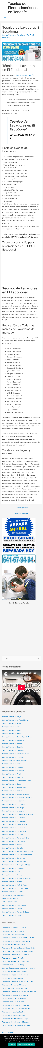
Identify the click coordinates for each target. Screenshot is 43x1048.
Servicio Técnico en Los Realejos (14, 831)
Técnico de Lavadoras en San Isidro (15, 988)
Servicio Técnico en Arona (11, 733)
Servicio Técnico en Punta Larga (13, 35)
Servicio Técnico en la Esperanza (14, 905)
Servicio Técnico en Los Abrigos (13, 828)
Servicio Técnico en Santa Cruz (13, 858)
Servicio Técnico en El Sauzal (12, 767)
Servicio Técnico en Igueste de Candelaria (17, 797)
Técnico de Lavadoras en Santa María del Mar (18, 938)
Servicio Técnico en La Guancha (13, 804)
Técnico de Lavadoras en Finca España (16, 941)
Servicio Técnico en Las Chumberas (15, 888)
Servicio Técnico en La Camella (13, 801)
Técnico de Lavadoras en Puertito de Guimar (18, 981)
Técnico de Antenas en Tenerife (13, 895)
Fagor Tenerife (7, 1032)
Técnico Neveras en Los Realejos (14, 998)
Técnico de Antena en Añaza (12, 978)
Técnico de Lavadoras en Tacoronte (15, 975)
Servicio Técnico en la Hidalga (13, 808)
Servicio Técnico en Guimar (12, 791)
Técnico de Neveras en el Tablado (14, 971)
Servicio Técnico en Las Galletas (13, 821)
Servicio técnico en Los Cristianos (14, 760)
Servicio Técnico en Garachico (13, 777)
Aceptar (12, 1044)
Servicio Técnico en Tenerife (23, 75)
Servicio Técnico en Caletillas (12, 747)
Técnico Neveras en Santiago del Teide (16, 1025)
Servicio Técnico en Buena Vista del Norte (17, 737)
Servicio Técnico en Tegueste (12, 875)
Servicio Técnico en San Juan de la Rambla (17, 851)
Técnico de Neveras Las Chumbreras (15, 961)
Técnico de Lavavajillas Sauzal (13, 934)
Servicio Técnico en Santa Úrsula (14, 861)
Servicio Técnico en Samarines (13, 848)
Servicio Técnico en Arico (11, 727)
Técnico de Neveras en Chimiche (14, 985)
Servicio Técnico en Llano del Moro (14, 824)
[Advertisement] (21, 630)
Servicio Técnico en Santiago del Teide (16, 865)
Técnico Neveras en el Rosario (13, 1002)
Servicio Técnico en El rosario (12, 764)
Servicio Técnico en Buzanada (13, 740)
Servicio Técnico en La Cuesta (13, 757)
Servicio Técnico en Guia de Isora (14, 787)
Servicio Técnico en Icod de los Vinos (15, 794)
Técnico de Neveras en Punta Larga (15, 1018)
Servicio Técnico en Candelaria (13, 750)
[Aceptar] (40, 1041)
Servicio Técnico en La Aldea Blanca (15, 720)
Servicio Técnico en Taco (11, 871)
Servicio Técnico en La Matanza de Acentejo (18, 814)
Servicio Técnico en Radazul (12, 844)
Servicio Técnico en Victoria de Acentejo (16, 878)
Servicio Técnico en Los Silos (12, 834)
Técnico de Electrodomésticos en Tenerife (23, 7)
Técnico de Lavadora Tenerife (13, 958)
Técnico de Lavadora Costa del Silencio (16, 1008)
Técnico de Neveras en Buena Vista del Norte (18, 948)
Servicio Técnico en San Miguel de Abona (17, 855)
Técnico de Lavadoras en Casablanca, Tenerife (19, 992)
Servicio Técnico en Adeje (11, 717)
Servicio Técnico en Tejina (11, 915)
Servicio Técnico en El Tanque (13, 770)
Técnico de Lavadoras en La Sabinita (15, 1005)
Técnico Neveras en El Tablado (13, 931)
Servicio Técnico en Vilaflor (12, 882)
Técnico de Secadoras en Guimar (14, 928)
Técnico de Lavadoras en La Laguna (15, 995)
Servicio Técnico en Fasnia (11, 774)
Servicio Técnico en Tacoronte (13, 868)
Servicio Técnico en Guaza (11, 784)
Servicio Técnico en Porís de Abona (14, 885)
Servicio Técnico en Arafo (11, 723)
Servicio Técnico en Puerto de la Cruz (15, 838)
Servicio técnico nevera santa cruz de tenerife (18, 968)
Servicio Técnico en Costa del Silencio (15, 754)
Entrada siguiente (21, 513)
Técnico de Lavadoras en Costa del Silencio (17, 951)
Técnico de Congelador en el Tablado (15, 1022)
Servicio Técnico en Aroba (11, 730)
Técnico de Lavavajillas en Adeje (13, 1015)
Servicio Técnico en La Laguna (13, 811)
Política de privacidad (26, 1044)
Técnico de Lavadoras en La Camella (15, 954)
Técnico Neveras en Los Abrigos (13, 965)
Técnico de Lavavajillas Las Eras (13, 1012)
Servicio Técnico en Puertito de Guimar (16, 912)
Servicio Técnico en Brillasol (12, 744)
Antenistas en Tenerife (10, 898)
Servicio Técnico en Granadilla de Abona (16, 781)
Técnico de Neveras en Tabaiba (13, 944)
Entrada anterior (22, 508)
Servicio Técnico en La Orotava (13, 818)
